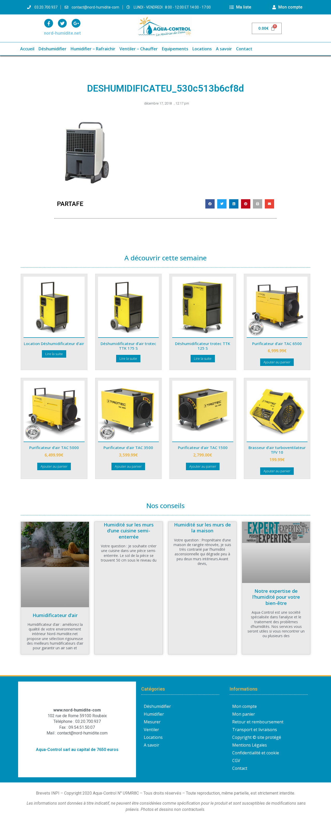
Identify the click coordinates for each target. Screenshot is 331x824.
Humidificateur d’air (55, 615)
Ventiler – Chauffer (138, 49)
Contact (244, 49)
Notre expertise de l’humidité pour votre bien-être (276, 597)
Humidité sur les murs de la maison (202, 528)
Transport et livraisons (254, 729)
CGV (236, 760)
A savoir (224, 49)
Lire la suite (54, 353)
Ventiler (151, 729)
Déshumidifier (52, 49)
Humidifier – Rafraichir (93, 49)
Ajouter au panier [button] (277, 362)
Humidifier (154, 714)
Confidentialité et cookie (255, 753)
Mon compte (244, 706)
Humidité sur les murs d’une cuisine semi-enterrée (129, 531)
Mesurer (152, 722)
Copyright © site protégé (256, 737)
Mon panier (243, 714)
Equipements (175, 49)
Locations (202, 49)
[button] (210, 204)
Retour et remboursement (257, 722)
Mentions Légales (249, 745)
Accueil (27, 49)
